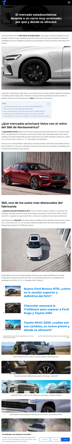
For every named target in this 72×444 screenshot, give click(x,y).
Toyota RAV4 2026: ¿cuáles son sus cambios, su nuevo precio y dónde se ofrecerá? (26, 116)
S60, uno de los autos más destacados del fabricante (18, 109)
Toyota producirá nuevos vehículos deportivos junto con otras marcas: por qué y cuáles (18, 336)
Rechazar (55, 439)
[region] (36, 438)
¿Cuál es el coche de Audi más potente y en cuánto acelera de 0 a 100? (53, 336)
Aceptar (65, 439)
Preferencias (45, 439)
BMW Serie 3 (21, 280)
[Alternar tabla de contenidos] (47, 103)
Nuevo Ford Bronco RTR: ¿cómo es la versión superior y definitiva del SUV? (24, 111)
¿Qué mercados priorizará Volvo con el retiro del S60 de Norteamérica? (23, 106)
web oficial (25, 139)
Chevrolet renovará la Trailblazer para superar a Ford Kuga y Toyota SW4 (24, 114)
